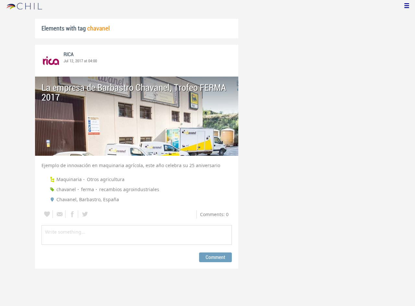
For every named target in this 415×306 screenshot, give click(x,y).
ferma (87, 189)
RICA (69, 54)
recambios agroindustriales (129, 189)
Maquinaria (69, 179)
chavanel (66, 189)
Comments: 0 (214, 214)
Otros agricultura (105, 179)
